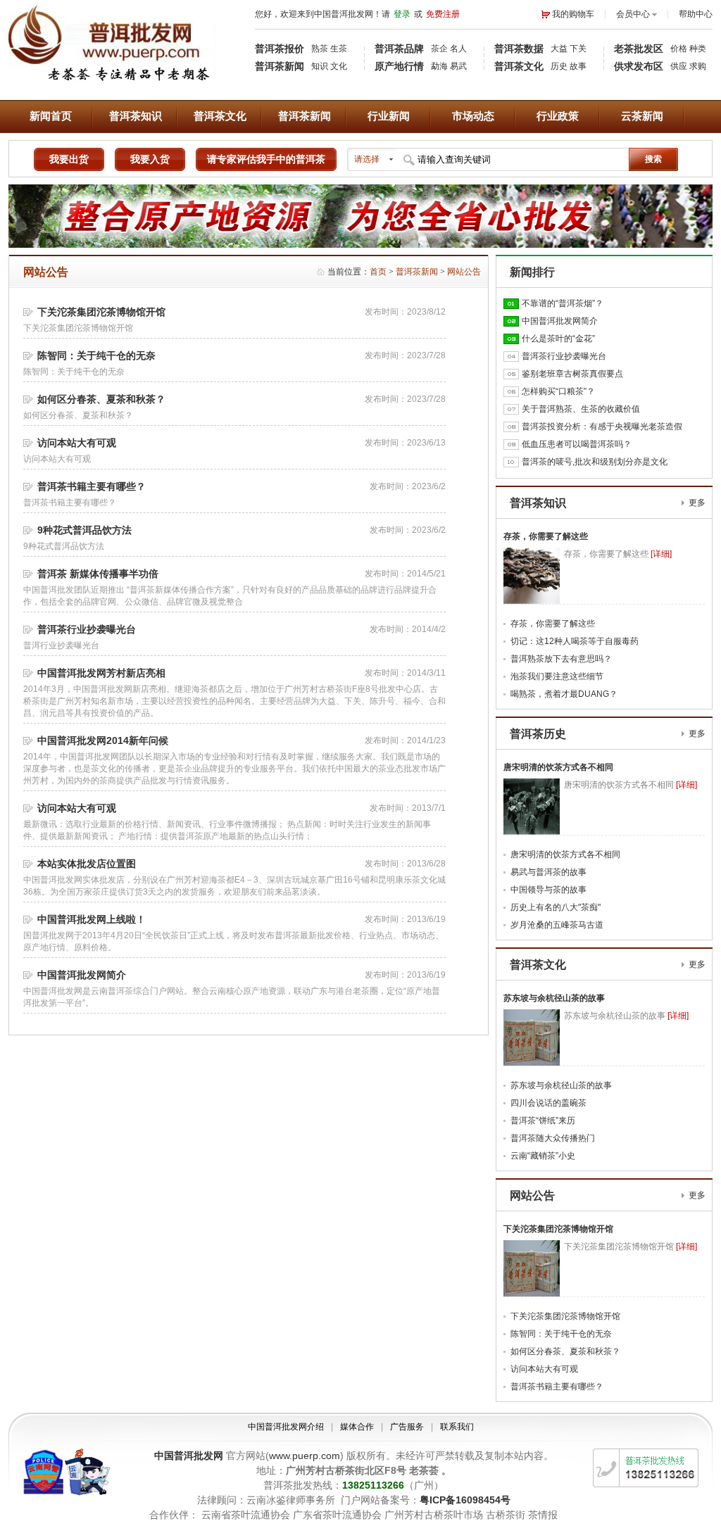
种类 (697, 48)
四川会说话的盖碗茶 (548, 1103)
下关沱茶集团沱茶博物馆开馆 (101, 311)
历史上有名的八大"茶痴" (555, 907)
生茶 (338, 48)
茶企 (439, 48)
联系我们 (457, 1427)
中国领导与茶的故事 (548, 890)
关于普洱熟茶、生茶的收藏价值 (581, 409)
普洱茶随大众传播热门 (552, 1138)
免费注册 (443, 14)
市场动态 (473, 116)
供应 (678, 66)
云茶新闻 (642, 116)
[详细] (661, 554)
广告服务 (407, 1427)
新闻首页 (51, 116)
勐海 (439, 66)
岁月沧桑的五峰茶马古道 (556, 925)
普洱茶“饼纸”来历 (542, 1120)
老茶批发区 (638, 48)
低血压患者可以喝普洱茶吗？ (577, 444)
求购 (697, 66)
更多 (697, 502)
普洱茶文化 (519, 66)
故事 (578, 66)
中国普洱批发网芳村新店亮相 (101, 673)
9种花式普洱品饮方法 (84, 530)
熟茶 (319, 48)
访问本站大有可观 (76, 442)
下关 (578, 48)
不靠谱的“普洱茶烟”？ (562, 303)
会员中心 (633, 14)
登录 (402, 14)
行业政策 (558, 116)
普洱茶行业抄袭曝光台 (86, 629)
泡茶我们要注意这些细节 (556, 676)
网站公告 (464, 272)
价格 (678, 48)
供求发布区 (638, 66)
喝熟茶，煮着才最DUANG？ (563, 694)
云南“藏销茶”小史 (542, 1156)
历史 (559, 66)
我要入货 (150, 159)
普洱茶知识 (135, 116)
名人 (458, 48)
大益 (559, 48)
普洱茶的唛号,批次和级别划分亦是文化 (594, 462)
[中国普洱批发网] (112, 86)
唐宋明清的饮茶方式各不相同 (558, 767)
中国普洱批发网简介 (81, 974)
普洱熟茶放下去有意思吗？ (561, 659)
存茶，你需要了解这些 (545, 536)
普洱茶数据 (519, 48)
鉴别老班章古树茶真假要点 (572, 374)
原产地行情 (399, 66)
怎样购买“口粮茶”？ (558, 391)
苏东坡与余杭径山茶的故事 (554, 998)
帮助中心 (696, 14)
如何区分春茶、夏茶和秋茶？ (101, 399)
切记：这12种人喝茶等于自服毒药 (574, 641)
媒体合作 (357, 1427)
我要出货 (69, 159)
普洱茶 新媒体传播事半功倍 (97, 573)
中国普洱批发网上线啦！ (91, 919)
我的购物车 (573, 14)
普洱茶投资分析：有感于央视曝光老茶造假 (602, 426)
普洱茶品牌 (399, 48)
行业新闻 (389, 116)
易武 (458, 66)
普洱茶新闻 (279, 66)
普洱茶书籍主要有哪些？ (91, 486)
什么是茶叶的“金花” (558, 338)
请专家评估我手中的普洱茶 (266, 159)
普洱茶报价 (279, 48)
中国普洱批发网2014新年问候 (102, 740)
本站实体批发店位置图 (86, 863)
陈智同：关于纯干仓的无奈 (96, 355)
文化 (338, 66)
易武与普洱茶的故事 (548, 872)
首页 (378, 272)
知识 (319, 66)
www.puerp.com (304, 1455)
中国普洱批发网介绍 (286, 1427)
